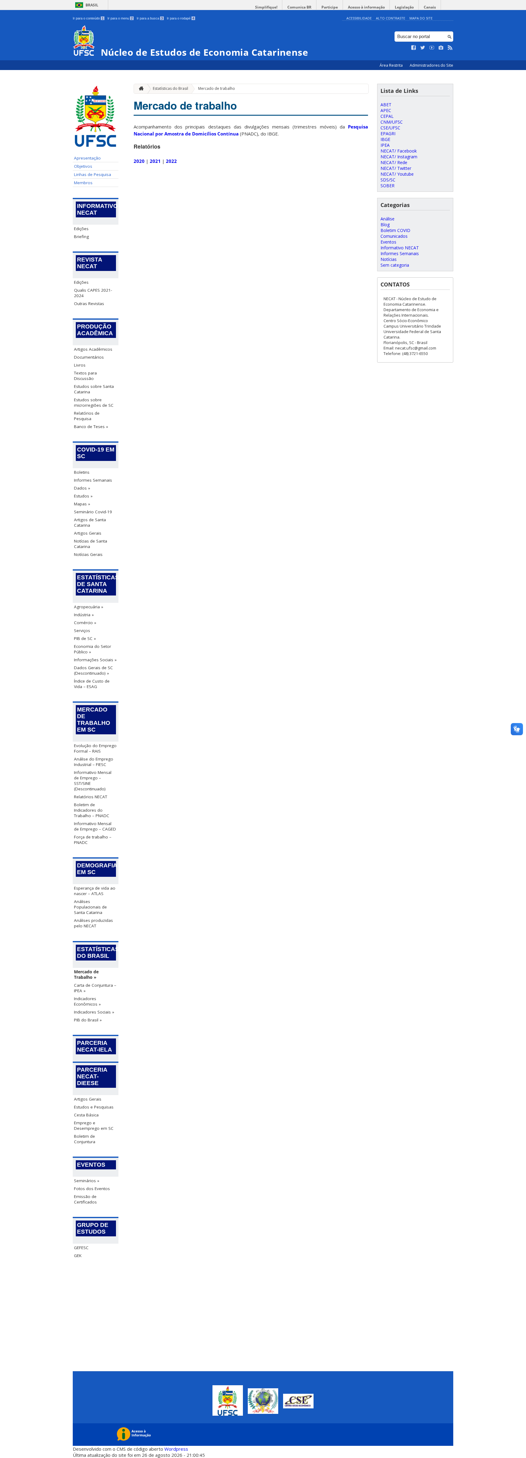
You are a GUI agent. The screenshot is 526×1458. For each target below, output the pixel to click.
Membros (83, 182)
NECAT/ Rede (393, 162)
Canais (430, 7)
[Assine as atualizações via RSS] (450, 47)
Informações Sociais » (95, 659)
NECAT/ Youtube (397, 174)
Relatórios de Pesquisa (87, 415)
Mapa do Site (421, 18)
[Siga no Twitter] (422, 47)
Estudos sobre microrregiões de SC (94, 402)
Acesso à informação (366, 7)
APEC (385, 110)
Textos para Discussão (85, 375)
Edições (81, 228)
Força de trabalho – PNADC (92, 839)
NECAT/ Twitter (395, 168)
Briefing (81, 236)
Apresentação (87, 158)
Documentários (89, 357)
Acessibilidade (359, 18)
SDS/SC (387, 180)
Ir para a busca (150, 18)
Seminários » (86, 1180)
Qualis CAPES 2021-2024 (93, 292)
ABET (385, 104)
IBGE (385, 139)
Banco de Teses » (91, 426)
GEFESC (81, 1247)
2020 (139, 161)
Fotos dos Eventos (92, 1188)
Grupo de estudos (92, 1228)
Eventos (91, 1164)
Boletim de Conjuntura (84, 1138)
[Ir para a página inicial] (140, 88)
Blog (385, 224)
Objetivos (83, 166)
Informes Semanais (93, 480)
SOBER (387, 185)
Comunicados (394, 236)
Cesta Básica (86, 1115)
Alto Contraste (390, 18)
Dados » (82, 488)
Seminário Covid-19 (93, 512)
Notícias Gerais (88, 554)
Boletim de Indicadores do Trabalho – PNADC (91, 810)
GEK (78, 1255)
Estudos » (83, 496)
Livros (80, 365)
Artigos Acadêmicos (93, 349)
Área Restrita (392, 65)
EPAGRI (387, 133)
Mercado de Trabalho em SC (93, 719)
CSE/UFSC (390, 128)
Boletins (81, 472)
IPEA (385, 145)
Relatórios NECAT (90, 796)
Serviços (82, 630)
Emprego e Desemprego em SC (94, 1125)
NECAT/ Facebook (398, 151)
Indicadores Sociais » (94, 1012)
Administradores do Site (431, 65)
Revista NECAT (89, 262)
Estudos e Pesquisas (94, 1107)
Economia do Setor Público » (92, 649)
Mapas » (82, 504)
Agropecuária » (88, 607)
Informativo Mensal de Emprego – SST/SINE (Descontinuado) (92, 781)
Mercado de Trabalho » (86, 974)
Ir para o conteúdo (88, 18)
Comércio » (85, 622)
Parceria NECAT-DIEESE (92, 1076)
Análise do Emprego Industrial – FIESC (93, 761)
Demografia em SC (96, 868)
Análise (387, 219)
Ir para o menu (120, 18)
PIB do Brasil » (88, 1020)
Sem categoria (394, 265)
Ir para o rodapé (180, 18)
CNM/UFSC (391, 122)
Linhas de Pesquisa (92, 174)
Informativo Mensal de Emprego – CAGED (95, 826)
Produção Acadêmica (95, 329)
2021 (155, 161)
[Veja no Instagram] (441, 47)
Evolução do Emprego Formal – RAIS (95, 748)
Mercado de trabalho (216, 88)
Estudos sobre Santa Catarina (94, 389)
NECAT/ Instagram (398, 157)
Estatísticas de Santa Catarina (96, 584)
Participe (329, 7)
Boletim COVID (395, 230)
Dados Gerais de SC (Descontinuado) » (93, 670)
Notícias (388, 259)
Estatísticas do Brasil (96, 952)
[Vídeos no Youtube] (432, 47)
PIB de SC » (85, 638)
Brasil (92, 5)
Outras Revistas (89, 303)
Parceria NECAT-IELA (94, 1046)
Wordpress (176, 1449)
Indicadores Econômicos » (87, 1001)
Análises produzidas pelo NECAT (93, 923)
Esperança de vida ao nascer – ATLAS (94, 890)
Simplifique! (266, 7)
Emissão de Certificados (85, 1199)
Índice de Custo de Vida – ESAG (92, 683)
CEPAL (387, 116)
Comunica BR (299, 7)
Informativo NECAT (96, 209)
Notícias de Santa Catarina (90, 543)
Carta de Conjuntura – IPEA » (95, 987)
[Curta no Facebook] (413, 47)
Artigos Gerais (87, 533)
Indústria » (84, 614)
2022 (171, 161)
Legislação (404, 7)
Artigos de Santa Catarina (90, 522)
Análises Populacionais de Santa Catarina (90, 907)
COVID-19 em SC (95, 452)
